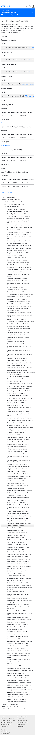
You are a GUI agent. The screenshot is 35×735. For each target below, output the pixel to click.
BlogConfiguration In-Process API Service (19, 245)
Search (30, 6)
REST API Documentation (10, 706)
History (10, 192)
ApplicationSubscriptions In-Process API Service (19, 237)
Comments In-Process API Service (17, 292)
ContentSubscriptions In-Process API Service (20, 321)
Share (3, 192)
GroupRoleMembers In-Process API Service (19, 420)
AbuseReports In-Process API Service (18, 214)
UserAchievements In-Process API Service (19, 641)
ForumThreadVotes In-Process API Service (19, 398)
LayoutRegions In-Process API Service (18, 466)
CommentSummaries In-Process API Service (20, 294)
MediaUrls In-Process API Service (17, 495)
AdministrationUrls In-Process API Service (19, 227)
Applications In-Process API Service (17, 234)
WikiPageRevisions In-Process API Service (19, 689)
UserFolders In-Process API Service (17, 650)
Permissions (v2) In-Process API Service (19, 516)
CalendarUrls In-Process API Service (17, 278)
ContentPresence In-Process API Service (19, 312)
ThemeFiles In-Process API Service (17, 598)
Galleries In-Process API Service (16, 405)
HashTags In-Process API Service (17, 430)
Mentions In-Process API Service (16, 500)
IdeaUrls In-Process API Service (16, 446)
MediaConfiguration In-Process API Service (19, 490)
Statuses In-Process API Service (16, 575)
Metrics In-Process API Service (16, 502)
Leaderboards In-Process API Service (18, 474)
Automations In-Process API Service (17, 243)
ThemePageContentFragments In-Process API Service (19, 614)
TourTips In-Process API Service (16, 627)
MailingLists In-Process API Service (17, 485)
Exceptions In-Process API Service (17, 370)
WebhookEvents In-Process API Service (18, 675)
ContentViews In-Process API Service (18, 326)
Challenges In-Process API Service (17, 289)
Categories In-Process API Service (17, 280)
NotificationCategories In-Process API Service (18, 508)
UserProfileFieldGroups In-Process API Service (18, 656)
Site (26, 6)
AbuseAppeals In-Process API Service (18, 211)
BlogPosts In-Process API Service (17, 250)
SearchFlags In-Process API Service (17, 556)
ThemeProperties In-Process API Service (19, 619)
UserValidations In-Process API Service (18, 668)
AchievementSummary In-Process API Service (18, 221)
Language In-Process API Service (17, 464)
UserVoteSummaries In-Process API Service (20, 670)
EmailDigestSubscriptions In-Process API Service (19, 351)
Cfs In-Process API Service (15, 287)
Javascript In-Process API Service (17, 451)
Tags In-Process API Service (15, 591)
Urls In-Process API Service (15, 639)
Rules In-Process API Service (15, 549)
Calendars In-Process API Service (17, 272)
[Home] (7, 6)
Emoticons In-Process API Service (17, 358)
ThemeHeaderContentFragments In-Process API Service (20, 607)
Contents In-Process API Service (16, 319)
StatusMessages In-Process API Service (19, 578)
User (33, 6)
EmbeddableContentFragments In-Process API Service (19, 355)
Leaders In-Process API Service (16, 478)
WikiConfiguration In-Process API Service (19, 685)
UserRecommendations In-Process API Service (18, 662)
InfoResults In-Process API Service (17, 449)
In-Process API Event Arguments (14, 204)
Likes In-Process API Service (15, 483)
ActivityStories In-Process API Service (18, 225)
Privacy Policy (5, 732)
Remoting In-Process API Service (16, 537)
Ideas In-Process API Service (15, 442)
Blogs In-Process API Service (15, 255)
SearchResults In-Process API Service (18, 561)
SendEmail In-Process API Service (17, 563)
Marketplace (21, 724)
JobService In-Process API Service (17, 454)
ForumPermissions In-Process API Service (19, 386)
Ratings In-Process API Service (16, 535)
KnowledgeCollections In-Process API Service (18, 457)
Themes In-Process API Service (16, 622)
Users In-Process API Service (15, 666)
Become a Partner (6, 722)
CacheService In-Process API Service (18, 262)
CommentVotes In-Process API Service (18, 296)
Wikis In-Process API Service (15, 697)
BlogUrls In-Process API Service (16, 257)
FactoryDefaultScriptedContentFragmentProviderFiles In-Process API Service (20, 373)
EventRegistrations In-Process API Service (19, 363)
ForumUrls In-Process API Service (17, 400)
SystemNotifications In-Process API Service (20, 583)
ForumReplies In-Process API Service (18, 388)
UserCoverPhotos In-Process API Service (19, 646)
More (18, 15)
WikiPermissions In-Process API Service (18, 694)
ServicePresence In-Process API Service (19, 566)
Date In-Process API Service (15, 341)
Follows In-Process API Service (16, 381)
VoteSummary (5, 145)
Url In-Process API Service (15, 634)
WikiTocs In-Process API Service (16, 699)
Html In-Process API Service (15, 432)
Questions (21, 718)
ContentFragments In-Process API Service (19, 306)
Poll (2, 123)
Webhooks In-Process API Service (17, 678)
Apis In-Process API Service (15, 230)
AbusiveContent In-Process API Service (18, 216)
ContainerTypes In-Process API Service (18, 301)
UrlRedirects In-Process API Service (17, 636)
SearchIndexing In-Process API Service (18, 559)
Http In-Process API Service (15, 435)
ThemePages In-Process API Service (17, 617)
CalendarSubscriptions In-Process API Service (18, 275)
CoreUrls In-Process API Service (16, 335)
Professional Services (7, 718)
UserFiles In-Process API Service (16, 648)
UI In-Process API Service (14, 629)
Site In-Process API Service (15, 568)
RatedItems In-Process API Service (17, 532)
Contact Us (4, 726)
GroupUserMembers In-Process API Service (20, 427)
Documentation (22, 720)
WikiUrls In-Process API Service (16, 701)
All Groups (21, 726)
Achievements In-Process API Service (18, 218)
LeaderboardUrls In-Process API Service (19, 476)
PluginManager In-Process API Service (18, 521)
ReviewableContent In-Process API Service (19, 540)
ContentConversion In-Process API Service (19, 304)
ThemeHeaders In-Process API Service (18, 611)
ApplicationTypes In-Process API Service (19, 241)
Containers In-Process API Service (17, 299)
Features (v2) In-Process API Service (18, 376)
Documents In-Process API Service (17, 344)
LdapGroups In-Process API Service (17, 469)
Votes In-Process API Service (15, 673)
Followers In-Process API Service (16, 379)
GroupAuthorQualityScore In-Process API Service (19, 408)
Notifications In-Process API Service (17, 511)
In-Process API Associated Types (15, 202)
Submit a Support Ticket (8, 720)
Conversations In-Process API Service (18, 332)
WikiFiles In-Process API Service (16, 687)
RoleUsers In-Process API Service (17, 544)
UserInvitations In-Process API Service (18, 653)
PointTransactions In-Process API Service (19, 523)
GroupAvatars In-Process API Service (18, 411)
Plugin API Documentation (10, 704)
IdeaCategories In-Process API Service (18, 437)
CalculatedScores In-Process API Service (19, 267)
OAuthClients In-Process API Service (18, 513)
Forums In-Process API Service (16, 393)
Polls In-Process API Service (15, 525)
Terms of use (5, 733)
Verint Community (5, 10)
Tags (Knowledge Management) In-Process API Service (19, 588)
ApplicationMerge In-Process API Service (19, 232)
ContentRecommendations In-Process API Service (19, 315)
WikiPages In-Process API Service (17, 692)
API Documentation (8, 197)
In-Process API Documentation (12, 199)
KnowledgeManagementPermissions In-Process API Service (18, 461)
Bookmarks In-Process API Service (17, 260)
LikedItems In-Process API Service (17, 481)
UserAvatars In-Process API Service (17, 643)
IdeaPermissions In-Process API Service (18, 439)
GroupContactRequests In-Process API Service (18, 414)
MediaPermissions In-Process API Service (19, 493)
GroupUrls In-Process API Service (17, 425)
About (3, 730)
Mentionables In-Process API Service (18, 497)
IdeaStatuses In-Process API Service (17, 444)
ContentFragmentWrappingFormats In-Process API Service (18, 309)
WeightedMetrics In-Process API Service (19, 682)
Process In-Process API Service (16, 528)
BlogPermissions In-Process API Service (19, 248)
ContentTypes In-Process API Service (18, 324)
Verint (3, 717)
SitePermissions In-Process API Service (18, 571)
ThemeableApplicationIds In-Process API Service (19, 594)
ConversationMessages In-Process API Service (18, 329)
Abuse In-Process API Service (16, 209)
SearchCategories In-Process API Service (19, 554)
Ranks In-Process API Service (15, 530)
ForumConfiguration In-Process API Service (19, 383)
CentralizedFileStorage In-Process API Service (18, 284)
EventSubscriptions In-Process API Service (19, 367)
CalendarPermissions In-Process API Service (20, 269)
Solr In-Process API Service (15, 573)
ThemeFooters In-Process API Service (18, 604)
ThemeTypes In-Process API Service (17, 624)
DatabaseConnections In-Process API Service (18, 338)
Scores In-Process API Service (16, 552)
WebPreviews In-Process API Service (18, 680)
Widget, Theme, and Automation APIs (14, 709)
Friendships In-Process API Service (17, 403)
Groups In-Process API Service (16, 423)
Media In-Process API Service (15, 488)
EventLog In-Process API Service (16, 360)
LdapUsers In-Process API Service (17, 471)
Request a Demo (6, 724)
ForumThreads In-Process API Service (18, 395)
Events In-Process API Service (16, 365)
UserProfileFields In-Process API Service (19, 659)
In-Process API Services (12, 206)
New (32, 12)
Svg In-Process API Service (15, 580)
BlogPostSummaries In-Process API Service (20, 253)
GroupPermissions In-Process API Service (19, 418)
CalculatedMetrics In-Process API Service (19, 265)
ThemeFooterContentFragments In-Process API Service (19, 601)
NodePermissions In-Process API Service (19, 505)
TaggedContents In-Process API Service (19, 585)
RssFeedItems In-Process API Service (18, 547)
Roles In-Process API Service (15, 542)
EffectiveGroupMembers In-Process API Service (19, 347)
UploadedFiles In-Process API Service (18, 631)
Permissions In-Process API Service (17, 518)
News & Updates (23, 717)
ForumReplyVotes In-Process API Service (19, 391)
